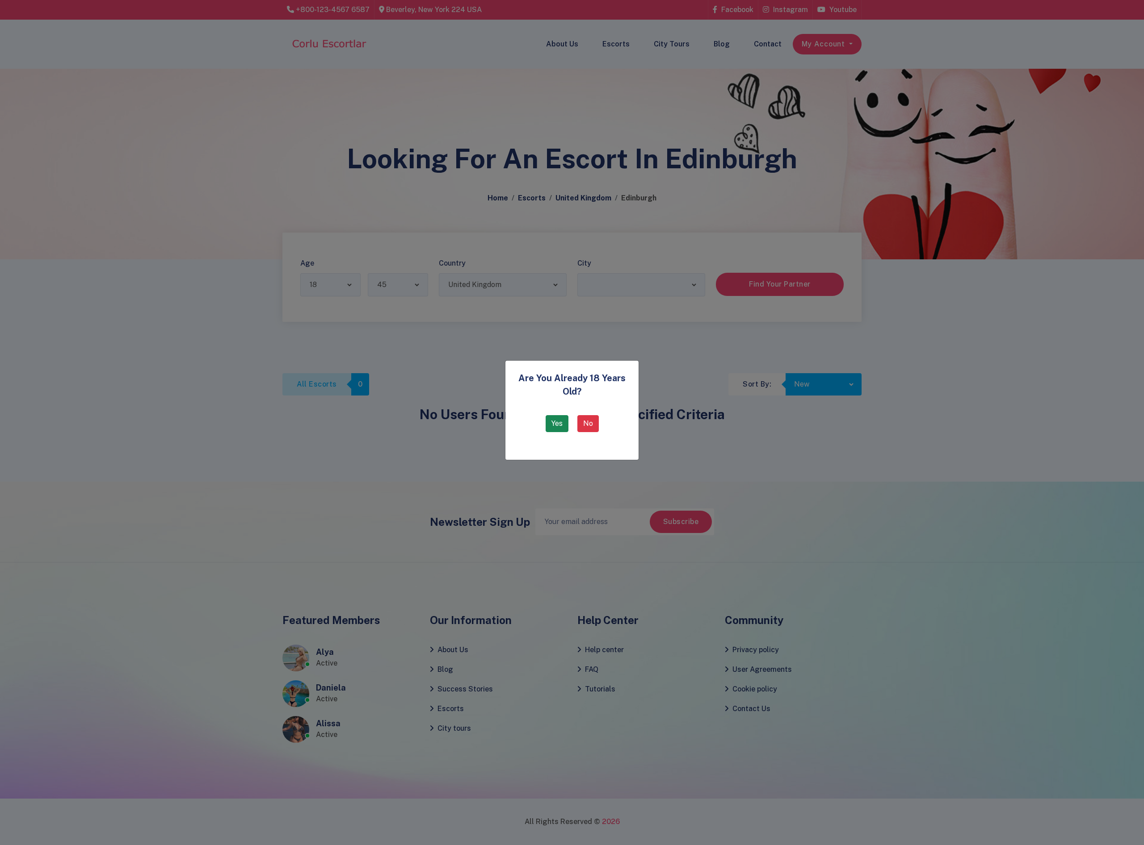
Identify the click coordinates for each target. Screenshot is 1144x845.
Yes (557, 423)
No (588, 423)
